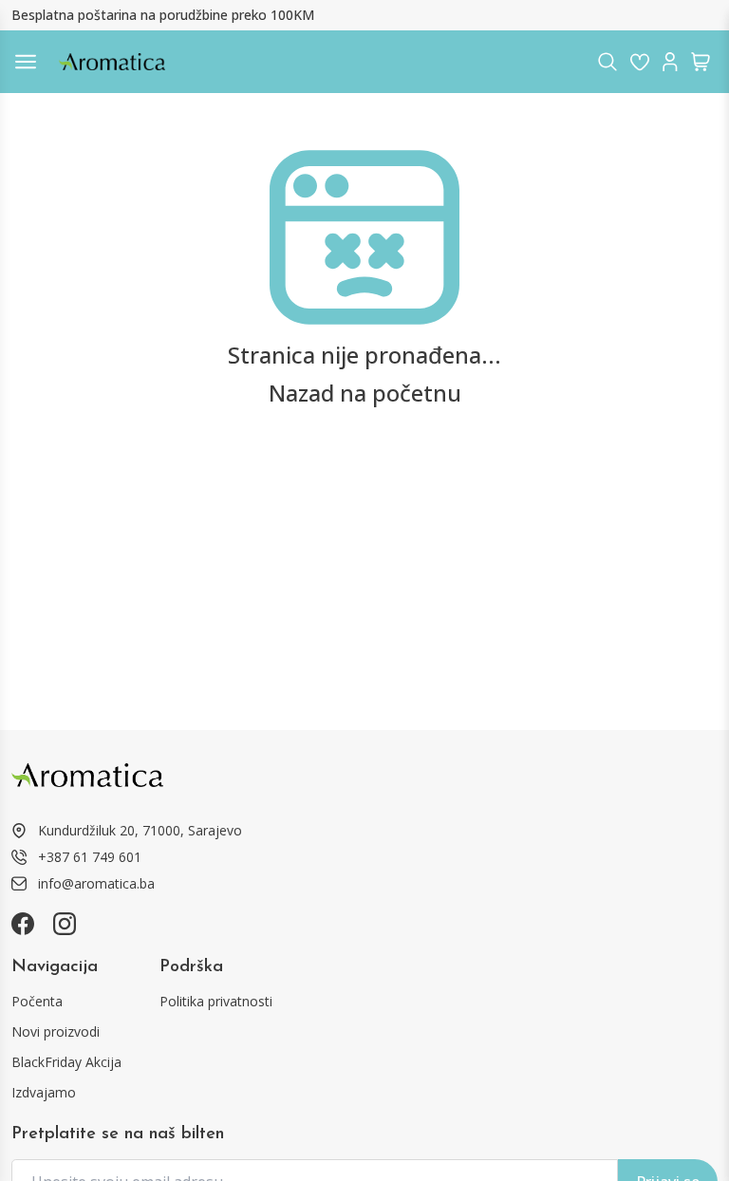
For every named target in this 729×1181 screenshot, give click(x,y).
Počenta (37, 1001)
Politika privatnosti (215, 1001)
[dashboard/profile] (670, 61)
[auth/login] (639, 61)
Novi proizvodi (55, 1031)
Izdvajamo (43, 1092)
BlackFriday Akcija (66, 1062)
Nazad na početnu (365, 393)
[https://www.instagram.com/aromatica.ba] (64, 923)
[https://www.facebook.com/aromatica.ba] (22, 923)
